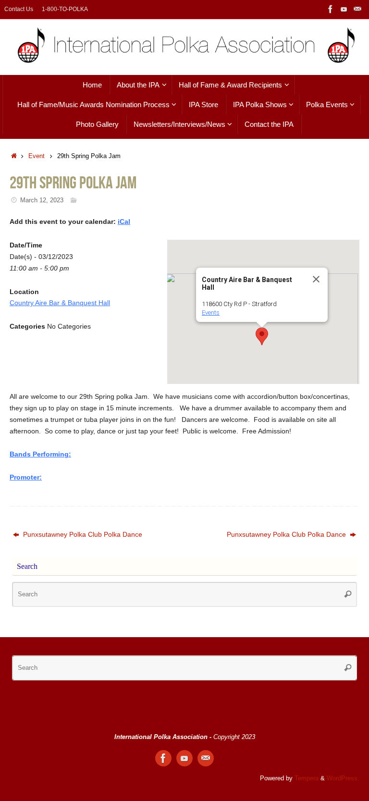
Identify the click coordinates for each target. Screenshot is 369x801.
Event (36, 156)
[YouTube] (344, 9)
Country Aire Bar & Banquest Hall (60, 303)
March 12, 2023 (41, 200)
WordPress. (343, 778)
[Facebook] (330, 9)
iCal (124, 221)
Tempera (307, 778)
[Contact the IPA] (357, 9)
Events (211, 312)
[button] (262, 336)
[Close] (316, 279)
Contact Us (18, 9)
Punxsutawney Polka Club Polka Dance (81, 534)
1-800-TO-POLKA (65, 9)
